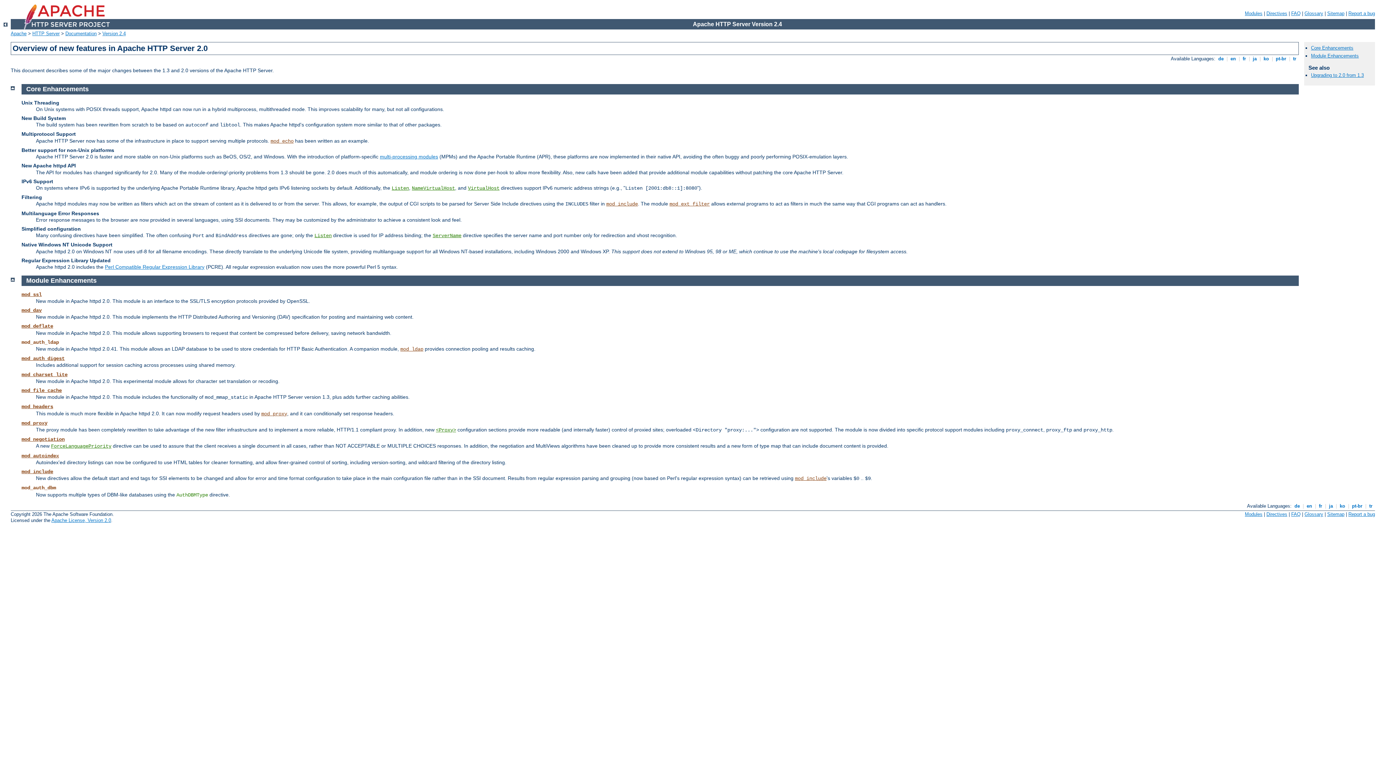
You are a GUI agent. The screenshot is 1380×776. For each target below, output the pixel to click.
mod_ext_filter (690, 204)
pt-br (1281, 58)
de (1221, 58)
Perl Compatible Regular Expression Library (154, 267)
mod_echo (282, 141)
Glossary (1314, 13)
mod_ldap (411, 349)
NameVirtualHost (433, 188)
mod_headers (37, 407)
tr (1295, 58)
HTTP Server (46, 33)
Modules (1253, 13)
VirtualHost (484, 188)
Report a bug (1361, 13)
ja (1254, 58)
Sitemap (1335, 13)
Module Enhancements (1335, 56)
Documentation (81, 33)
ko (1266, 58)
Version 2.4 (114, 33)
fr (1244, 58)
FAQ (1296, 13)
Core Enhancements (1332, 48)
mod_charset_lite (45, 375)
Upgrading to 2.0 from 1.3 (1337, 75)
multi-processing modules (409, 157)
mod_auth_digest (43, 358)
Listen (400, 188)
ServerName (447, 236)
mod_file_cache (42, 390)
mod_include (622, 204)
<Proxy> (446, 430)
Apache (19, 33)
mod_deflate (37, 326)
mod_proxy (274, 414)
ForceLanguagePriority (81, 446)
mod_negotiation (43, 439)
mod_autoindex (40, 456)
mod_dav (32, 310)
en (1233, 58)
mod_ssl (32, 294)
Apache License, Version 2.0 (81, 520)
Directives (1276, 13)
